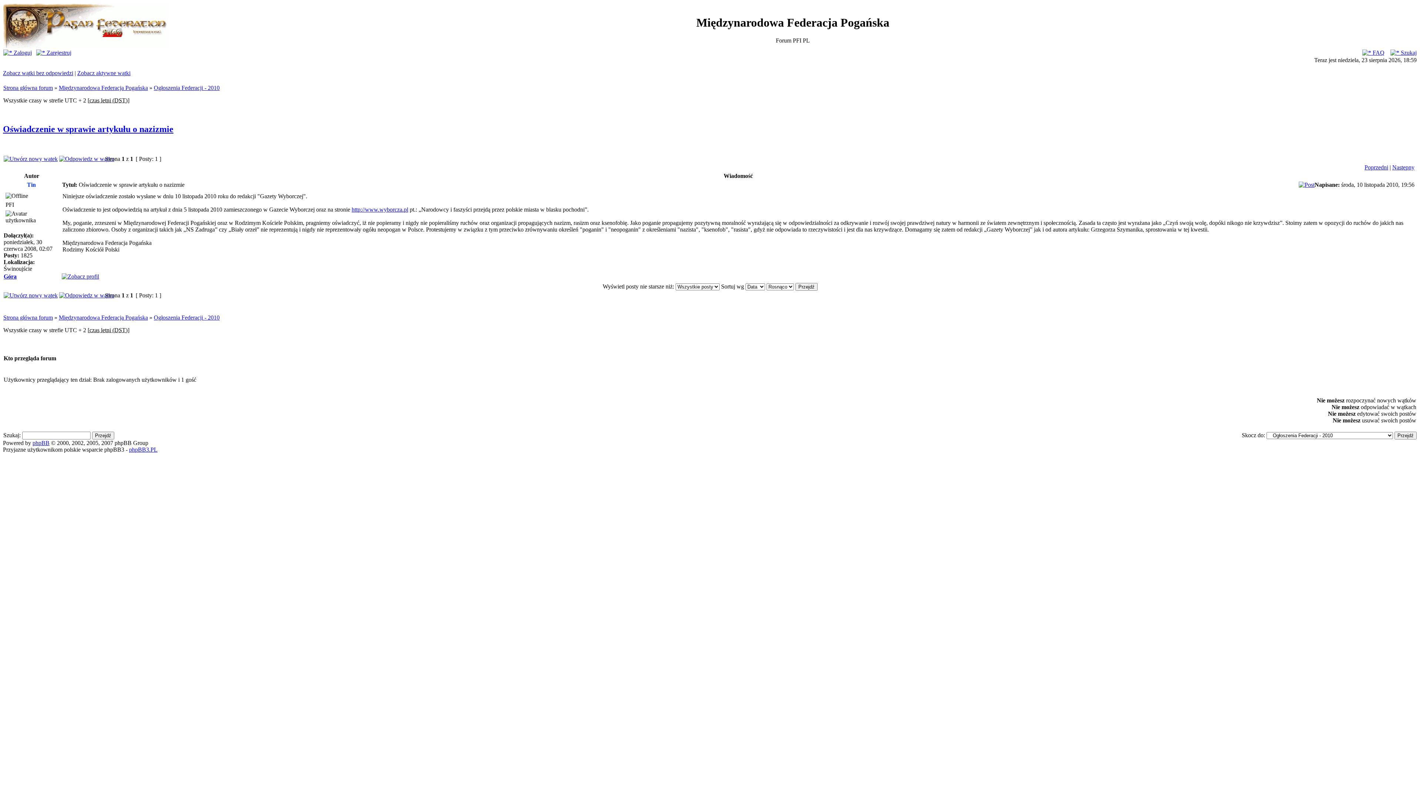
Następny (1403, 167)
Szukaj (1408, 53)
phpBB (41, 443)
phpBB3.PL (143, 449)
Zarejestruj (58, 53)
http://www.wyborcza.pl (380, 209)
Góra (10, 276)
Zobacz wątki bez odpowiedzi (38, 73)
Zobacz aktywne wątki (104, 73)
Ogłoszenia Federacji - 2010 (187, 88)
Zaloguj (22, 53)
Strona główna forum (28, 88)
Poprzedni (1376, 167)
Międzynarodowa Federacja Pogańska (103, 88)
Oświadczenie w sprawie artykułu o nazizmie (88, 129)
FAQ (1377, 53)
